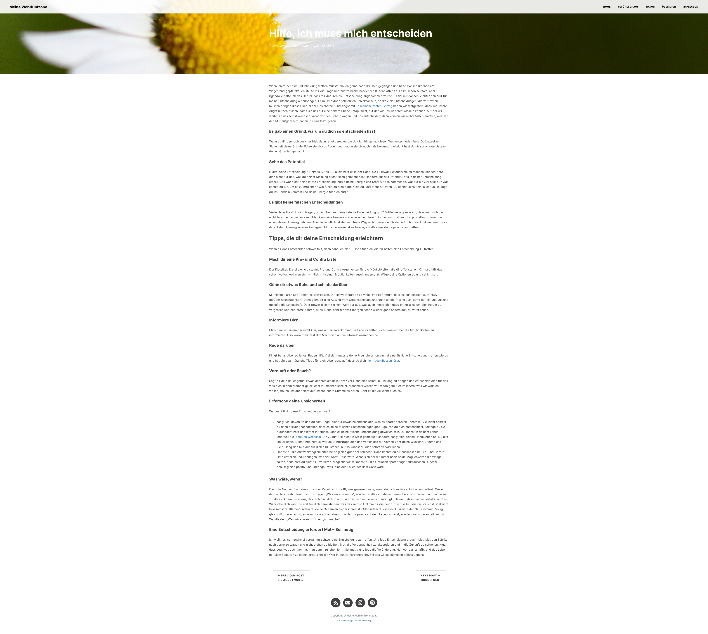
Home (607, 6)
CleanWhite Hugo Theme (348, 620)
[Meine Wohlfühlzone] (335, 602)
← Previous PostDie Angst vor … (291, 577)
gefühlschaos (628, 6)
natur (650, 6)
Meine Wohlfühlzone (28, 7)
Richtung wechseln (308, 437)
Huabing (367, 620)
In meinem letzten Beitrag (374, 106)
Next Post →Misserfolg (430, 577)
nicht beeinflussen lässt (383, 360)
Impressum (691, 6)
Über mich (669, 6)
